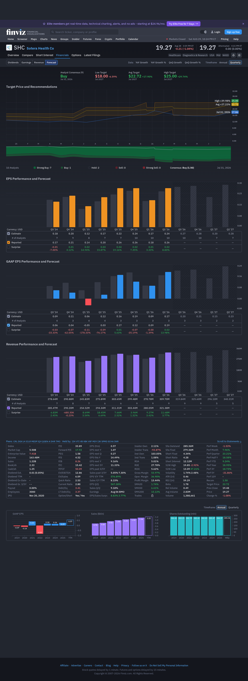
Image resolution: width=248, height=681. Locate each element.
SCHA (111, 441)
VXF (90, 441)
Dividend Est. (15, 472)
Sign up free (233, 31)
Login (217, 31)
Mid (218, 55)
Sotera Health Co (40, 48)
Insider (76, 39)
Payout (11, 487)
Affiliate (64, 665)
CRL (15, 441)
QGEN (45, 441)
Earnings (94, 491)
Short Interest (44, 55)
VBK (85, 441)
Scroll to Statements (228, 441)
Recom (210, 480)
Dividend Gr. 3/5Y (17, 484)
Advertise (76, 665)
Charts (43, 39)
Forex (98, 39)
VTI (78, 441)
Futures (87, 39)
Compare (27, 55)
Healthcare (175, 55)
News (54, 39)
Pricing (224, 39)
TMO (58, 441)
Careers (88, 665)
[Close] (243, 24)
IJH (74, 441)
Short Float (171, 453)
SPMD (104, 441)
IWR (116, 441)
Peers (9, 441)
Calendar (133, 39)
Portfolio (120, 39)
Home (11, 39)
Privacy (125, 665)
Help (236, 39)
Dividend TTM (15, 476)
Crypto (108, 39)
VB (81, 441)
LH (24, 441)
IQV (40, 441)
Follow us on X (139, 665)
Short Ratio (171, 457)
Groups (64, 39)
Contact (99, 665)
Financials (62, 55)
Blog (108, 665)
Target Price (213, 484)
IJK (99, 441)
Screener (22, 39)
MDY (94, 441)
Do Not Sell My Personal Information (169, 665)
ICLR (28, 441)
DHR (53, 441)
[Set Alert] (233, 55)
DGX (20, 441)
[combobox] (84, 32)
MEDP (34, 441)
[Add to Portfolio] (239, 55)
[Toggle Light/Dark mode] (204, 32)
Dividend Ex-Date (17, 480)
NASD (226, 55)
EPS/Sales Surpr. (99, 495)
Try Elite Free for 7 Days (181, 23)
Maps (34, 39)
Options (76, 55)
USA (212, 55)
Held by (66, 441)
